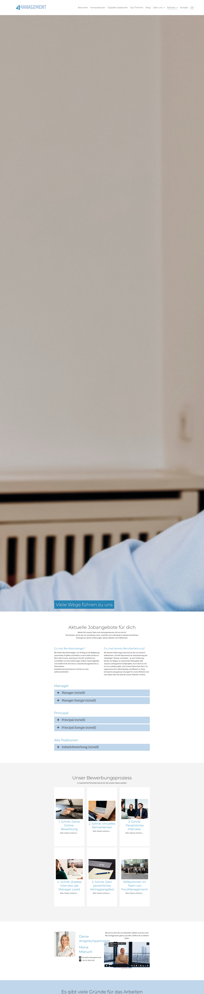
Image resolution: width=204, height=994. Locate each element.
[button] (102, 693)
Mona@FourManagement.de (91, 957)
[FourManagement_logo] (31, 6)
